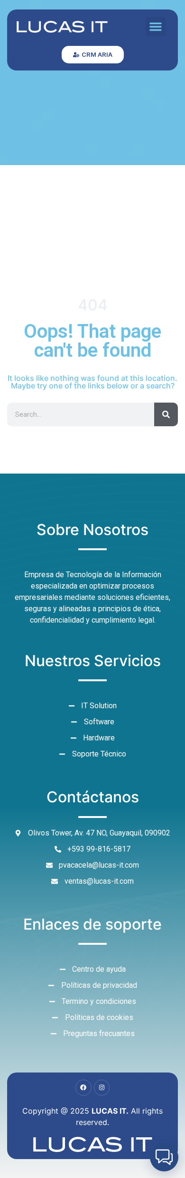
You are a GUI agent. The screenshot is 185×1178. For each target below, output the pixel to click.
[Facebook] (83, 1088)
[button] (156, 26)
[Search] (166, 414)
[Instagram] (102, 1088)
